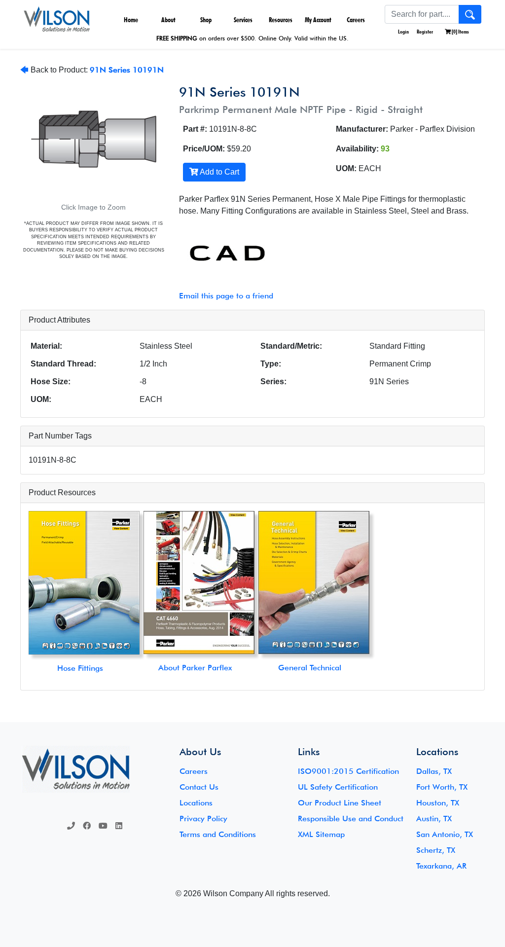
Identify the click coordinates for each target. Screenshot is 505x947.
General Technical (309, 667)
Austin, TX (434, 818)
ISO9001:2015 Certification (348, 771)
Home (131, 20)
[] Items (460, 31)
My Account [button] (318, 20)
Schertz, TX (435, 850)
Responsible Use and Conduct (350, 818)
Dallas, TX (434, 771)
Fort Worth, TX (442, 787)
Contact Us (199, 787)
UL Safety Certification (338, 787)
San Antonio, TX (444, 834)
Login (403, 31)
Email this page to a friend (226, 295)
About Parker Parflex (195, 667)
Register (425, 31)
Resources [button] (280, 20)
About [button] (168, 20)
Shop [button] (206, 20)
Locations (196, 802)
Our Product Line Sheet (339, 802)
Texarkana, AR (441, 866)
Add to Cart (218, 172)
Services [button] (243, 20)
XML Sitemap (321, 834)
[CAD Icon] (222, 253)
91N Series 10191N (127, 69)
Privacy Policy (203, 818)
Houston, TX (437, 802)
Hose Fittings (80, 668)
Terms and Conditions (218, 834)
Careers (356, 20)
